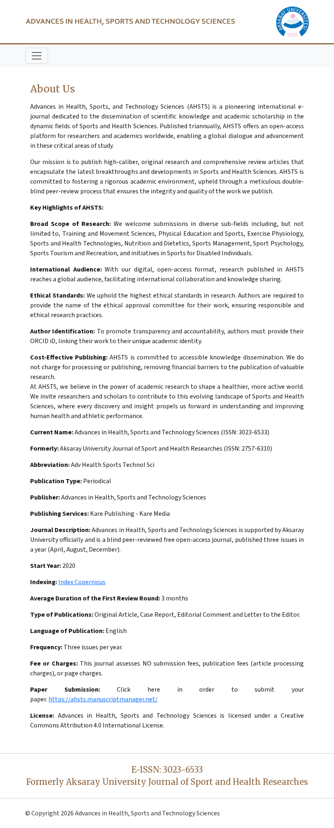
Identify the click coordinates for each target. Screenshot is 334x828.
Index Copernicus (81, 582)
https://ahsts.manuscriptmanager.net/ (103, 699)
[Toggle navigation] (36, 56)
